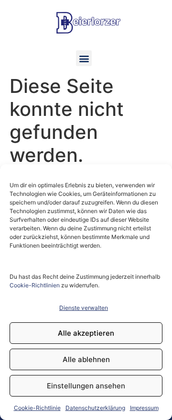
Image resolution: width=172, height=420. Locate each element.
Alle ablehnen (86, 359)
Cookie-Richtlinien (35, 285)
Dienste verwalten (83, 307)
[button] (84, 58)
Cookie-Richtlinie (37, 407)
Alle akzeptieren (86, 333)
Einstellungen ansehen (86, 385)
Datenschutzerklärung (95, 407)
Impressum (144, 407)
